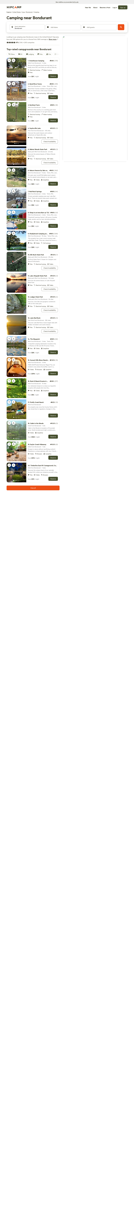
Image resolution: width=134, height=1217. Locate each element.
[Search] (121, 27)
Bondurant (29, 12)
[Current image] (13, 75)
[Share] (13, 60)
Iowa (23, 12)
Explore (9, 12)
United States (16, 12)
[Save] (9, 60)
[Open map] (95, 99)
